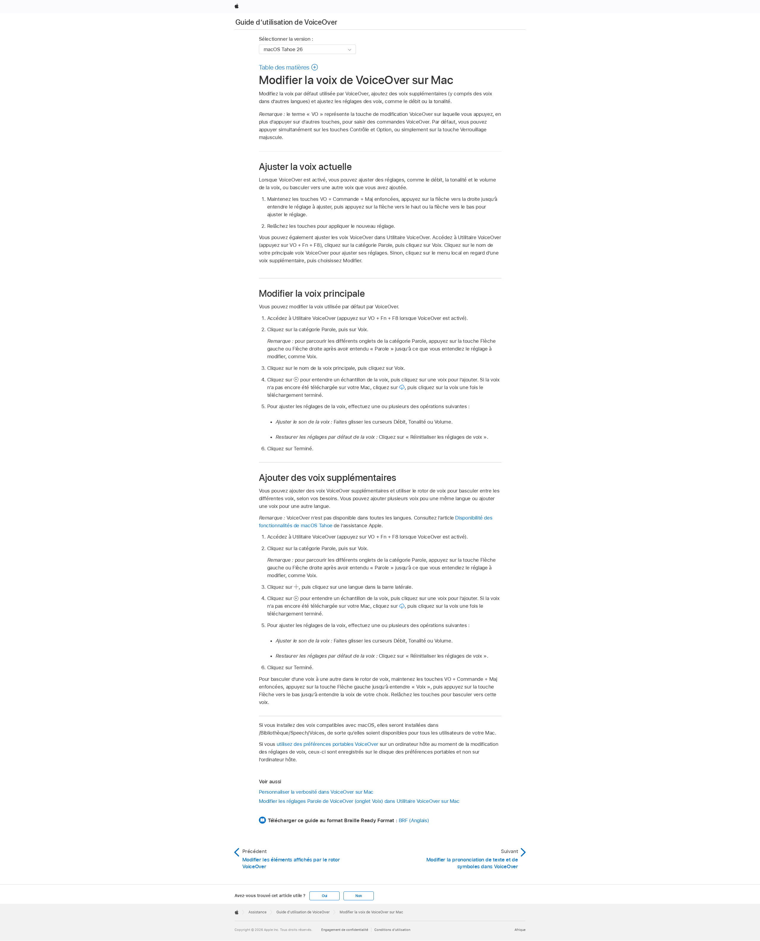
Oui (324, 896)
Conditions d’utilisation (392, 930)
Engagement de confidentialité (344, 930)
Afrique (519, 930)
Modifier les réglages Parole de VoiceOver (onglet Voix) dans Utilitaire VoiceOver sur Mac (359, 801)
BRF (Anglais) (414, 820)
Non (358, 896)
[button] (289, 67)
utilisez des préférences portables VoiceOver (327, 744)
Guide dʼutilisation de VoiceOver (286, 22)
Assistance (257, 912)
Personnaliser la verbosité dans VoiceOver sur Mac (316, 792)
